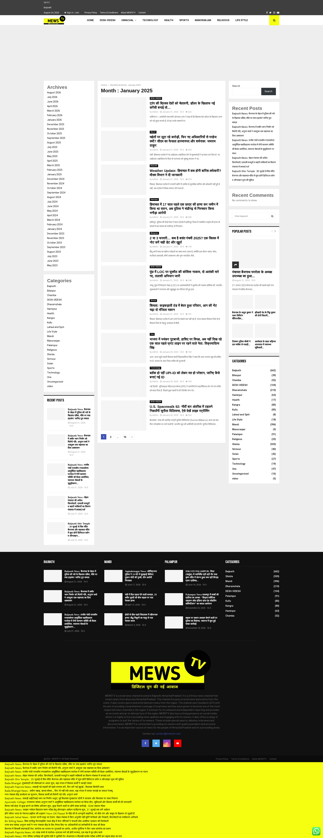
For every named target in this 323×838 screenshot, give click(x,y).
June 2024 (52, 206)
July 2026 (52, 97)
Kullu (49, 322)
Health (168, 20)
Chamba (51, 295)
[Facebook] (145, 743)
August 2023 (54, 251)
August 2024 (54, 197)
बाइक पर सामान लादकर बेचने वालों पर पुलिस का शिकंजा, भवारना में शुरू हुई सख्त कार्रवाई (201, 621)
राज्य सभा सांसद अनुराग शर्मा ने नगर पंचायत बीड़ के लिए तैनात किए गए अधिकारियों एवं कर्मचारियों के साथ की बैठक (55, 824)
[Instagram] (167, 743)
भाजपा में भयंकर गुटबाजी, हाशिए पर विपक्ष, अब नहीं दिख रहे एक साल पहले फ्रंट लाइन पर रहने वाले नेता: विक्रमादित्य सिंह (186, 343)
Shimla (153, 300)
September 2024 (56, 192)
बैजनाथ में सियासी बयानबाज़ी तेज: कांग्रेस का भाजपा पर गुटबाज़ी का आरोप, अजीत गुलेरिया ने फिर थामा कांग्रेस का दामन (58, 828)
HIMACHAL (127, 20)
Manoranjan (203, 20)
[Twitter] (156, 743)
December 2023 (55, 233)
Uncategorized (55, 381)
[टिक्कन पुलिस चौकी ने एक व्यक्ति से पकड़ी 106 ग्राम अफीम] (242, 331)
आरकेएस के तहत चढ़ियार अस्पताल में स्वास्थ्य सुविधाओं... (265, 344)
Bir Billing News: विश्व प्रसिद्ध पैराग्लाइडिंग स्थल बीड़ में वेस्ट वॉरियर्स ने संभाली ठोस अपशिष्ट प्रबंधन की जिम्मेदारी (57, 821)
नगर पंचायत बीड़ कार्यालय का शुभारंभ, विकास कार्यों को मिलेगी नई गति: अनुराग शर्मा (41, 794)
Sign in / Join (72, 12)
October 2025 (54, 133)
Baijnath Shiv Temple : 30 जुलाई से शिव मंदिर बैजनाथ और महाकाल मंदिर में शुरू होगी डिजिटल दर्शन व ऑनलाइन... (79, 529)
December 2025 (55, 124)
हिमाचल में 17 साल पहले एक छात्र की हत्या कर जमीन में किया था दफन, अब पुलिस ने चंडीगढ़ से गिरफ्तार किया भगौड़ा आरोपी (184, 209)
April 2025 (52, 160)
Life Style (241, 20)
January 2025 (54, 174)
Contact (142, 12)
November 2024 (55, 183)
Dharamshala (54, 304)
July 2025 (52, 147)
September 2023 (56, 247)
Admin (155, 112)
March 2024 (53, 220)
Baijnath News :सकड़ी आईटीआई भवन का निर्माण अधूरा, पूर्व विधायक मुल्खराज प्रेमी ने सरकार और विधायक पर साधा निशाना (61, 798)
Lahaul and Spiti (55, 327)
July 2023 (52, 256)
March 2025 (53, 165)
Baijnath (154, 166)
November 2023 (55, 238)
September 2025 (56, 138)
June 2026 (52, 101)
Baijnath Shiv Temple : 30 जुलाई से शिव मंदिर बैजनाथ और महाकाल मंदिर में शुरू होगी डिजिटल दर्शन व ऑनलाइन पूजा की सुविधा (253, 175)
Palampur (52, 345)
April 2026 (52, 106)
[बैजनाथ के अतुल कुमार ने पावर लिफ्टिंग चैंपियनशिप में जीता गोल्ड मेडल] (242, 302)
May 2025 (52, 156)
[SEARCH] (272, 216)
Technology (150, 20)
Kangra (51, 318)
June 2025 (52, 151)
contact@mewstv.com (168, 733)
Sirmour (51, 359)
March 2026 (53, 110)
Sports (184, 20)
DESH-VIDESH (107, 20)
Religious (223, 20)
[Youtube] (177, 743)
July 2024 (52, 201)
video (50, 386)
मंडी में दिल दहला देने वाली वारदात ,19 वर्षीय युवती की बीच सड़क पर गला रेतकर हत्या (141, 597)
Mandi (153, 132)
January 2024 (54, 229)
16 (124, 437)
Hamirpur (154, 199)
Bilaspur (51, 290)
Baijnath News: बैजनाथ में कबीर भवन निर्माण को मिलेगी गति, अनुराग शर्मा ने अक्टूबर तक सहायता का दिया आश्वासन (79, 441)
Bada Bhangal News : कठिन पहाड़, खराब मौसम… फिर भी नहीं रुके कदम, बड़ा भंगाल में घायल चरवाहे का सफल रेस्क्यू (59, 790)
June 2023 (52, 261)
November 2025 (55, 129)
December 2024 (55, 179)
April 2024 (52, 215)
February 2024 (54, 224)
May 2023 (52, 265)
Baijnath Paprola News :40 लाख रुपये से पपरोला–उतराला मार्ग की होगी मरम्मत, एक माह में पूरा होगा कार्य (53, 832)
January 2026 (54, 119)
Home (90, 20)
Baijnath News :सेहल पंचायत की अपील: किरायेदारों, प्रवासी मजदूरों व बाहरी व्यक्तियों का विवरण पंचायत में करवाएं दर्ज (79, 503)
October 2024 (54, 188)
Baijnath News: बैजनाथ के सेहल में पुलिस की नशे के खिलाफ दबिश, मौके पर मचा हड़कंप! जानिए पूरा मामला (253, 118)
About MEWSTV (128, 12)
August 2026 (54, 92)
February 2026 (54, 115)
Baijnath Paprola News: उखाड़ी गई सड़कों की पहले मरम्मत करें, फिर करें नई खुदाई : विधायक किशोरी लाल (54, 786)
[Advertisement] (161, 50)
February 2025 (54, 170)
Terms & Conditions (109, 12)
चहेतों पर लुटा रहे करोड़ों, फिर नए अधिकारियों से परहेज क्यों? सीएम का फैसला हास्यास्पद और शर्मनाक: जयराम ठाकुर (183, 141)
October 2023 (54, 242)
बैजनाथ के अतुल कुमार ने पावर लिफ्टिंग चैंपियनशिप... (242, 315)
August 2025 (54, 142)
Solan (50, 363)
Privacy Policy (90, 12)
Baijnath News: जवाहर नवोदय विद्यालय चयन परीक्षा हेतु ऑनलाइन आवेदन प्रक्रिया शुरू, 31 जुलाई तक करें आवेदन (57, 809)
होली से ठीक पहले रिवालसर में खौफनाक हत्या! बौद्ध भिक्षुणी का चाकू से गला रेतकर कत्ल (141, 617)
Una (152, 334)
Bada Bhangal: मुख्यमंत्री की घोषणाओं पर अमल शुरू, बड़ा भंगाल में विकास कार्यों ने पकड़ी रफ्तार (48, 783)
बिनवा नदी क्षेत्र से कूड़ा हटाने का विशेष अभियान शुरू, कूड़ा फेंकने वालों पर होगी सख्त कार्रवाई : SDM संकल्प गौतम (55, 805)
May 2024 (52, 210)
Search (236, 86)
